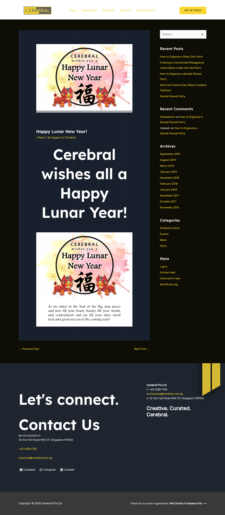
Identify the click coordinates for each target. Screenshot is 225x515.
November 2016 (169, 207)
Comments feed (170, 278)
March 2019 (167, 165)
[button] (193, 10)
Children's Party (170, 228)
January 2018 (168, 189)
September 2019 (170, 154)
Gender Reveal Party (172, 96)
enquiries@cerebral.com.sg (35, 457)
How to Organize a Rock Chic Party (181, 56)
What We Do (89, 10)
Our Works (108, 10)
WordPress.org (169, 284)
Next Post (142, 348)
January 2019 (168, 171)
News (41, 137)
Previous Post (29, 348)
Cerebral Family (145, 10)
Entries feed (167, 272)
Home (73, 10)
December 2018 (169, 177)
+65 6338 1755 (28, 448)
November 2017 (169, 195)
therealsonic (167, 116)
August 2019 (168, 160)
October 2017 (168, 201)
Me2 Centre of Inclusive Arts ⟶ (188, 503)
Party (163, 246)
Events (164, 234)
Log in (164, 266)
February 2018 (169, 183)
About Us (125, 10)
